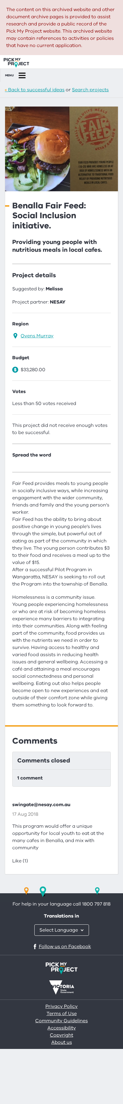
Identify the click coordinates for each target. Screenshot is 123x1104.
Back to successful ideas (36, 90)
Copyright (61, 1035)
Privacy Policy (61, 1006)
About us (61, 1042)
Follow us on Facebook (65, 946)
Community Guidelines (61, 1020)
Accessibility (61, 1028)
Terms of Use (62, 1013)
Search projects (90, 90)
